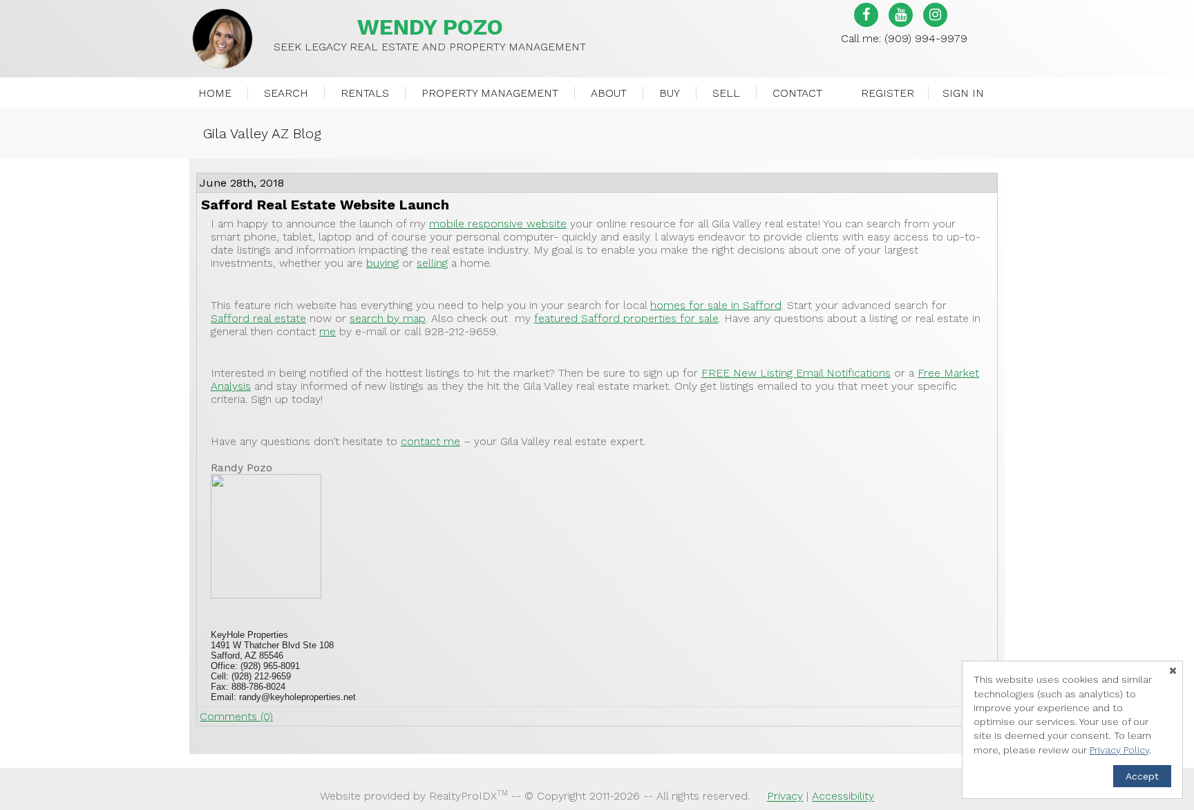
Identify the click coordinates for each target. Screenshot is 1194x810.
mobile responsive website (498, 223)
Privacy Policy (1119, 749)
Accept (1142, 776)
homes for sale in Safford (715, 305)
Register (887, 93)
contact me (430, 441)
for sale (626, 318)
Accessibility (843, 796)
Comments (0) (236, 716)
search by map (388, 318)
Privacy (785, 796)
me (327, 331)
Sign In (963, 93)
